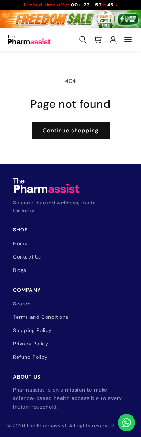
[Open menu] (128, 39)
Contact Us (27, 256)
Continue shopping (71, 130)
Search (22, 303)
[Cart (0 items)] (98, 39)
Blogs (19, 270)
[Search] (82, 39)
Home (20, 243)
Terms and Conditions (40, 317)
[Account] (113, 39)
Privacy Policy (30, 343)
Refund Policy (30, 357)
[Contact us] (126, 422)
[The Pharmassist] (29, 39)
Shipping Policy (32, 330)
